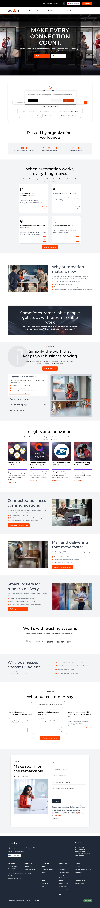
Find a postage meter (50, 115)
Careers (77, 878)
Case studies (62, 869)
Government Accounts (64, 889)
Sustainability (78, 872)
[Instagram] (35, 900)
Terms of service (63, 892)
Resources (60, 11)
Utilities (43, 880)
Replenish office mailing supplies (70, 115)
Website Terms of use (81, 842)
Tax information (63, 886)
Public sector (44, 883)
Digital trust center (80, 851)
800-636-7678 (79, 856)
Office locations (79, 883)
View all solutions (50, 247)
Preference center (80, 847)
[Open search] (64, 3)
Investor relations (80, 880)
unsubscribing (57, 815)
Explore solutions (41, 56)
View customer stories (50, 738)
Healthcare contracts (64, 883)
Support (56, 3)
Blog (60, 866)
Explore (11, 394)
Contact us (87, 3)
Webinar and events (64, 872)
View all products (50, 368)
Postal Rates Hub (56, 480)
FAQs (60, 894)
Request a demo (58, 56)
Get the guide (77, 480)
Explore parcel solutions (18, 609)
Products (40, 11)
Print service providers (47, 869)
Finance (43, 866)
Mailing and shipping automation (30, 870)
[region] (50, 462)
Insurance (44, 878)
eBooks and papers (64, 878)
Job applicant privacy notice (82, 853)
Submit (56, 801)
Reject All (56, 100)
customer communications (22, 394)
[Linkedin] (26, 900)
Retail (43, 886)
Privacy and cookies (80, 845)
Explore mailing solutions (62, 567)
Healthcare (44, 872)
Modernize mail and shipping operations (69, 111)
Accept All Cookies (68, 100)
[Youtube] (38, 900)
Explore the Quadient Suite (19, 525)
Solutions (31, 11)
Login (43, 3)
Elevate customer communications (31, 115)
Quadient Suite (28, 866)
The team (77, 866)
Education (44, 875)
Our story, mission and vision (83, 869)
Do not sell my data (80, 849)
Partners (49, 3)
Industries (50, 11)
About (69, 11)
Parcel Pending (28, 873)
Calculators (62, 880)
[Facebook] (32, 900)
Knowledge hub (63, 875)
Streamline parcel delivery (47, 111)
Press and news (79, 875)
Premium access (12, 482)
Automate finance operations (27, 111)
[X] (29, 900)
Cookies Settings (88, 900)
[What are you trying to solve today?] (85, 102)
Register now (33, 480)
